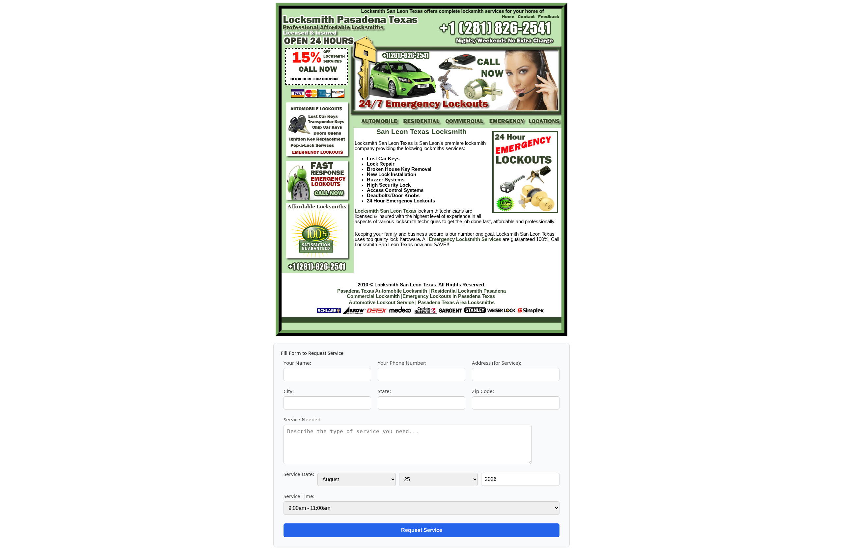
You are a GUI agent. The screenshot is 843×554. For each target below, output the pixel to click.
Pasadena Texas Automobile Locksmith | (383, 291)
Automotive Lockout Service (382, 302)
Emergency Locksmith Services (465, 239)
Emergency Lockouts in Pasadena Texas (448, 296)
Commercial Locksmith (373, 296)
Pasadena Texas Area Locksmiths (456, 302)
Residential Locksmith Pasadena (468, 291)
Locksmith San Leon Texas (385, 211)
